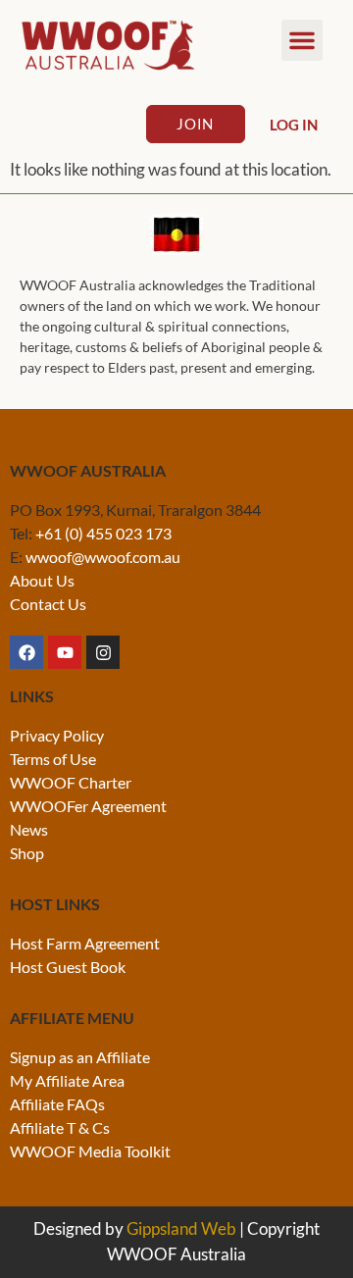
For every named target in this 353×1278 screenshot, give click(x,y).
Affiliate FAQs (57, 1104)
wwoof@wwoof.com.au (102, 556)
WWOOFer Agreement (88, 805)
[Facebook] (26, 652)
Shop (27, 852)
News (29, 829)
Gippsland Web (181, 1228)
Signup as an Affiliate (80, 1057)
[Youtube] (64, 652)
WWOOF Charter (70, 782)
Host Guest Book (68, 966)
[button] (302, 40)
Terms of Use (53, 758)
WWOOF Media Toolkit (90, 1151)
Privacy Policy (57, 735)
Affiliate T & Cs (60, 1127)
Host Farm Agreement (85, 943)
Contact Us (48, 603)
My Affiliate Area (67, 1080)
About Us (42, 580)
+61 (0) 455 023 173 (103, 533)
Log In (294, 124)
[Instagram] (103, 652)
